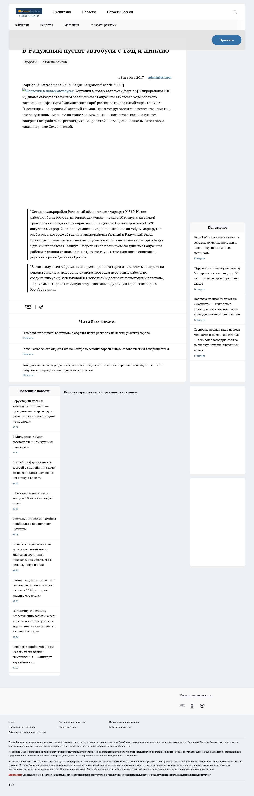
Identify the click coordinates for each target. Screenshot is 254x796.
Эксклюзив (62, 12)
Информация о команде (22, 726)
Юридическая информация (124, 721)
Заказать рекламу (103, 25)
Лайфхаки (21, 25)
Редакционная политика (72, 721)
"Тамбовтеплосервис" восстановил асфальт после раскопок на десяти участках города (86, 335)
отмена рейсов (55, 62)
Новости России (120, 12)
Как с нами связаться (120, 726)
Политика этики (67, 726)
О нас (12, 721)
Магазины (71, 25)
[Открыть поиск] (235, 12)
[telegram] (42, 307)
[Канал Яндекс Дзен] (202, 706)
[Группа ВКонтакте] (182, 706)
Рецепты (46, 25)
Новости (89, 12)
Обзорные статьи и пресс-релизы (27, 732)
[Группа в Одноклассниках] (192, 706)
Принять (227, 40)
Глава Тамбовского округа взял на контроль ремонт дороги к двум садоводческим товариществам (95, 351)
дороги (31, 62)
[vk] (28, 307)
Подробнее (131, 755)
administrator (160, 77)
